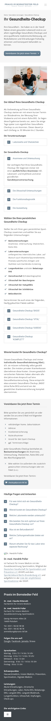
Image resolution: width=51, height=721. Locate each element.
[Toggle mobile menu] (45, 4)
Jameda (25, 641)
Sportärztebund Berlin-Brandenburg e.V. (22, 575)
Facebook (16, 641)
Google (7, 641)
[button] (6, 81)
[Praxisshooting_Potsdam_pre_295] (25, 67)
